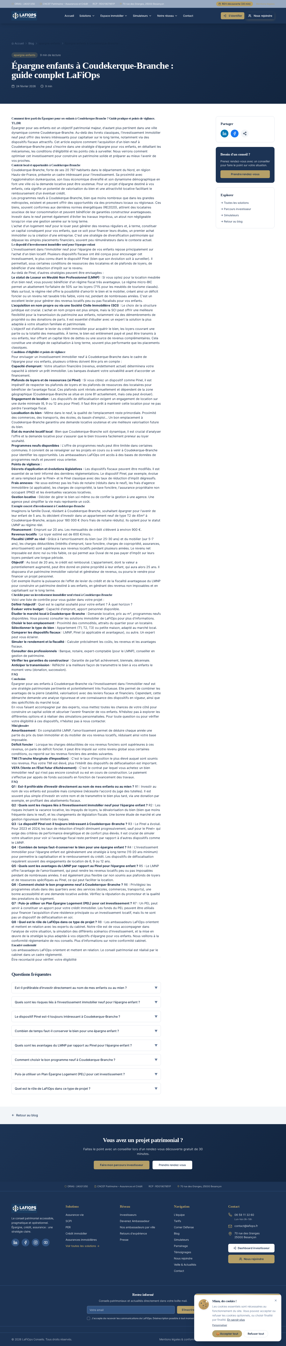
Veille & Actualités (185, 1264)
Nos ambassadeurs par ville (137, 1227)
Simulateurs (140, 15)
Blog (177, 1233)
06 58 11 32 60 (244, 1214)
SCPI (69, 1221)
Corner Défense (184, 1227)
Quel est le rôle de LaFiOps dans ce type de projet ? (86, 1088)
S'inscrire (188, 1309)
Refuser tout (256, 1333)
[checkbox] (88, 1318)
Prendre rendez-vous (245, 174)
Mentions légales (265, 3)
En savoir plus (236, 1319)
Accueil (69, 15)
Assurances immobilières (81, 1239)
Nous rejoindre (263, 15)
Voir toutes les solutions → (82, 1246)
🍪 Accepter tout (227, 1333)
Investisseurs (128, 1214)
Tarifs (177, 1221)
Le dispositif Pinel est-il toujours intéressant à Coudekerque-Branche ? (86, 1016)
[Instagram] (35, 1242)
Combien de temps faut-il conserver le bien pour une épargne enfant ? (86, 1031)
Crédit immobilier (76, 1233)
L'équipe (179, 1214)
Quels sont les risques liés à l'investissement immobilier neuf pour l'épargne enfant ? (86, 1002)
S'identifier (235, 15)
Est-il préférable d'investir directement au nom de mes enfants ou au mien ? (86, 988)
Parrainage (181, 1246)
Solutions (85, 15)
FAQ (14, 674)
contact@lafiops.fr (246, 1225)
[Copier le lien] (245, 133)
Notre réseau (165, 15)
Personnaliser (219, 1325)
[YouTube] (46, 1242)
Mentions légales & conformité (178, 1339)
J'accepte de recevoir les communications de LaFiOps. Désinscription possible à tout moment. (143, 1318)
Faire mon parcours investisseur (121, 1165)
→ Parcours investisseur (236, 209)
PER (68, 1227)
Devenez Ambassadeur (134, 1221)
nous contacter (94, 721)
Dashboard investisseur (254, 1248)
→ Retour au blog (232, 221)
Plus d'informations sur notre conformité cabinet (110, 941)
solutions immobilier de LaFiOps (93, 618)
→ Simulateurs (230, 215)
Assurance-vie (75, 1214)
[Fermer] (275, 1300)
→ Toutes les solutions (235, 202)
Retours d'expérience (133, 1233)
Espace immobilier (112, 15)
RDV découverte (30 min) (236, 3)
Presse (124, 1239)
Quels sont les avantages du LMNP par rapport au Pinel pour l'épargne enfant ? (86, 1045)
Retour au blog (27, 1115)
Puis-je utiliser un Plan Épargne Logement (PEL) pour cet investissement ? (86, 1074)
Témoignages (182, 1252)
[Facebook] (25, 1242)
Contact (188, 15)
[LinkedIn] (15, 1242)
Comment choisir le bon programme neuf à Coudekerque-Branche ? (86, 1060)
